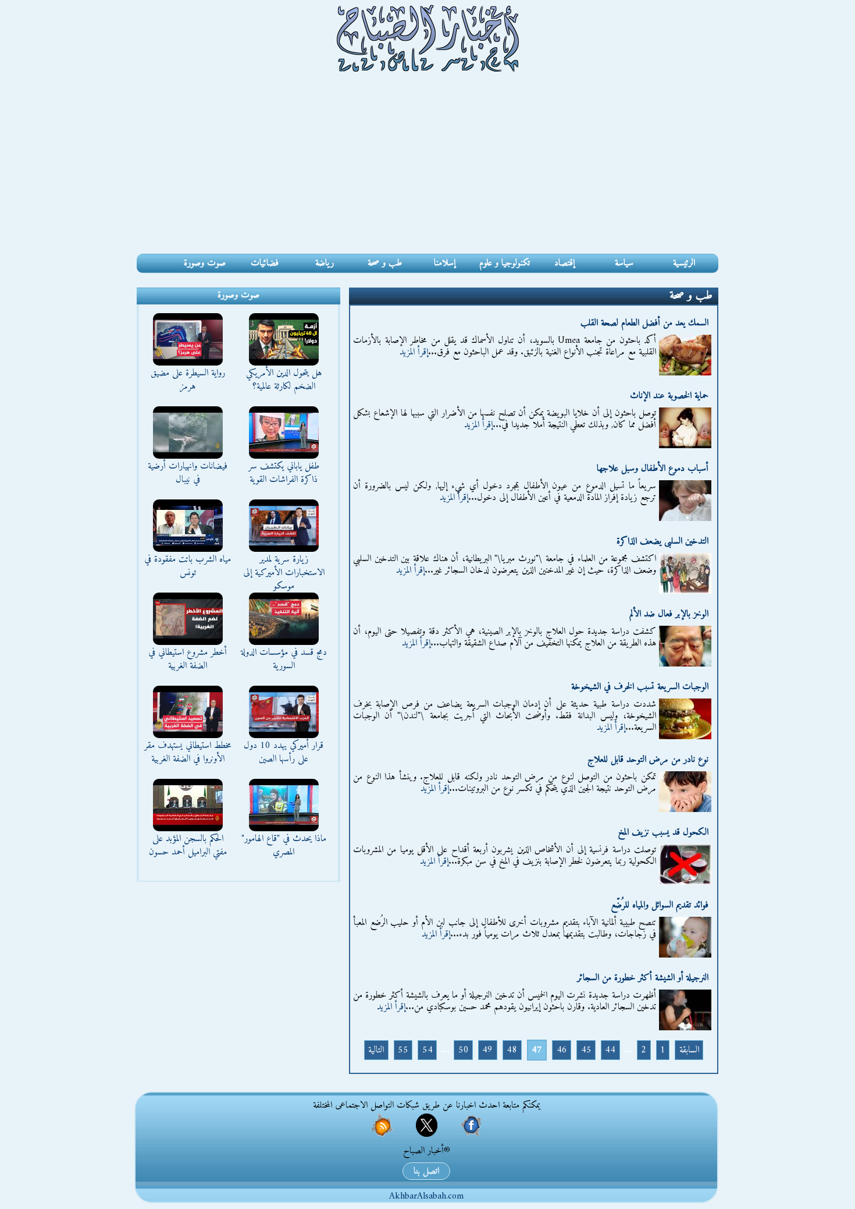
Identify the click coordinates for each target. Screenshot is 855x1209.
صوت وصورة (205, 263)
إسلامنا (444, 263)
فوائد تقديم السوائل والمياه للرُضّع (659, 905)
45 (586, 1050)
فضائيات (265, 263)
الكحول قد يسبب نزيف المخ (663, 832)
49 (487, 1050)
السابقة (689, 1050)
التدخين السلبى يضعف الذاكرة (662, 541)
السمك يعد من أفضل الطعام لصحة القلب (644, 323)
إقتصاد (564, 263)
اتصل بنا (426, 1171)
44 (610, 1050)
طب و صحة (385, 263)
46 (562, 1050)
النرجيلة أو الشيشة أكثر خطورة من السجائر (642, 978)
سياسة (624, 263)
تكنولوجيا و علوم (504, 263)
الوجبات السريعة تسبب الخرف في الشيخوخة (639, 687)
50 (463, 1050)
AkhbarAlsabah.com (426, 1196)
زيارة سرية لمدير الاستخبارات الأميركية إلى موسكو (284, 572)
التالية (376, 1050)
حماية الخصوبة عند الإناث (669, 396)
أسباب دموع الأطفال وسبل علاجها (652, 468)
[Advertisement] (427, 166)
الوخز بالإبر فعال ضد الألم (668, 614)
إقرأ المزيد (414, 352)
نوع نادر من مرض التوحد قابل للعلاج (647, 759)
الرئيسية (684, 263)
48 (512, 1050)
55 (403, 1050)
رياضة (324, 263)
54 (427, 1050)
